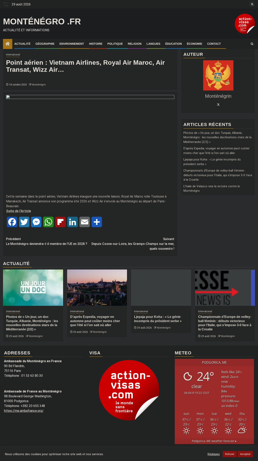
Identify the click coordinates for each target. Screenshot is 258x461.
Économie (194, 43)
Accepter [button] (245, 454)
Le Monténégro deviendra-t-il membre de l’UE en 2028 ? (46, 241)
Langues (153, 43)
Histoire (95, 43)
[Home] (7, 44)
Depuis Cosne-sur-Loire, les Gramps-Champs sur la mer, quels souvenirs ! (133, 244)
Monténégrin (39, 84)
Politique (115, 43)
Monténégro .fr (42, 21)
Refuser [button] (229, 454)
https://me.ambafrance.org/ (24, 411)
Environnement (71, 43)
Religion (134, 43)
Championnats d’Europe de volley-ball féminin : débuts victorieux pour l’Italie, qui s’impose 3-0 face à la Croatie (217, 175)
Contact (214, 43)
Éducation (173, 43)
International (13, 54)
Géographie (44, 43)
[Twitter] (218, 105)
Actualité (22, 43)
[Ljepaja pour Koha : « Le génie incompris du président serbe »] (161, 288)
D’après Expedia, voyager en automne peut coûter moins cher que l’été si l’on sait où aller (95, 321)
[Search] (252, 44)
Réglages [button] (214, 454)
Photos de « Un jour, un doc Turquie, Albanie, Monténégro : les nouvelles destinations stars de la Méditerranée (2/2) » (217, 137)
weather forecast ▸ (214, 441)
